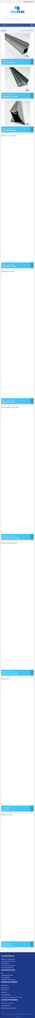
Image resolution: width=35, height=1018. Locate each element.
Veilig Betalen (5, 963)
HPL (2, 973)
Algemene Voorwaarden (8, 1014)
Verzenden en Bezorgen (8, 965)
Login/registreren (29, 1)
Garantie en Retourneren (8, 961)
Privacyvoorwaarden (7, 967)
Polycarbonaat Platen (7, 975)
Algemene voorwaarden (8, 959)
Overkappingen (5, 977)
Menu (4, 25)
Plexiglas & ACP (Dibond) (8, 979)
